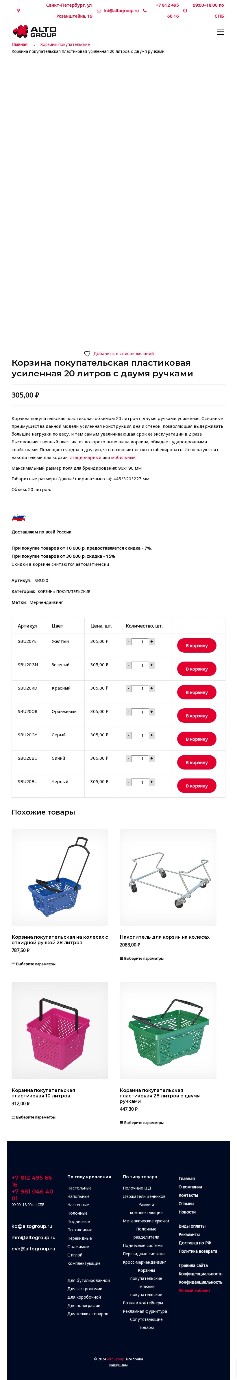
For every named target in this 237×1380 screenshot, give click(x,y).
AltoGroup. (116, 1359)
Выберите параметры (35, 963)
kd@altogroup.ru (121, 10)
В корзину (197, 645)
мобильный (123, 457)
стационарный (85, 457)
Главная (19, 44)
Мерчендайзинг (46, 602)
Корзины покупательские (65, 44)
